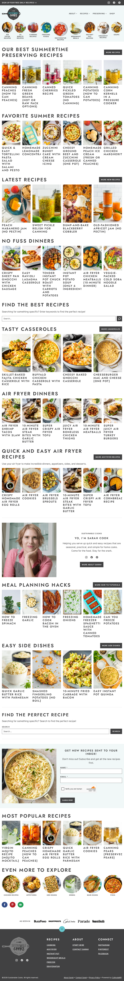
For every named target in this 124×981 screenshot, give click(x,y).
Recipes (84, 13)
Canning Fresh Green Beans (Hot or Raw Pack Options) (30, 96)
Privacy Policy (94, 978)
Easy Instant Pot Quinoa (104, 692)
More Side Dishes (111, 645)
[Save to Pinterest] (13, 904)
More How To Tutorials (107, 585)
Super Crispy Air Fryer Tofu (51, 430)
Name (63, 768)
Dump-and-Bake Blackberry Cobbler (76, 228)
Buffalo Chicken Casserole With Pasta (46, 379)
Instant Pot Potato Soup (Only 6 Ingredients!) (75, 281)
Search (6, 727)
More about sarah (92, 565)
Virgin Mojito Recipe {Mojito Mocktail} (10, 854)
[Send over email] (20, 904)
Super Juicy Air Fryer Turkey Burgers (111, 432)
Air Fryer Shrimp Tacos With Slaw (11, 430)
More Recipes (113, 52)
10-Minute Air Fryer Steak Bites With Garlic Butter (31, 433)
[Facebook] (114, 2)
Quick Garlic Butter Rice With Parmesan (15, 694)
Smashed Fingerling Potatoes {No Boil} (44, 696)
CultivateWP (117, 978)
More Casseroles (110, 329)
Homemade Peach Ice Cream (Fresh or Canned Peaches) (92, 156)
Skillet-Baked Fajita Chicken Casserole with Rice (16, 379)
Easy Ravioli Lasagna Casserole (31, 277)
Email (64, 777)
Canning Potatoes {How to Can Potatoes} (91, 93)
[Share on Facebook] (5, 904)
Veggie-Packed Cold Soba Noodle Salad (113, 279)
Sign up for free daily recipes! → (19, 3)
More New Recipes (110, 180)
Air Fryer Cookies (30, 496)
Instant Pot (53, 954)
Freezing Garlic (30, 618)
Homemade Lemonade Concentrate (33, 151)
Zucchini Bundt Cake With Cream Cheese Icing (52, 156)
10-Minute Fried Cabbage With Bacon (76, 694)
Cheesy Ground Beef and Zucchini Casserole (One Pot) (72, 156)
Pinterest (103, 949)
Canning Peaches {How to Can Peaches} (9, 93)
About (72, 13)
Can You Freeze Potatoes (111, 620)
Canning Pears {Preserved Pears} (113, 852)
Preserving (99, 13)
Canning (51, 945)
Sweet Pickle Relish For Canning (43, 228)
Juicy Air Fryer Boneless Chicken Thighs (71, 432)
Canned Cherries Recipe (50, 90)
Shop (112, 13)
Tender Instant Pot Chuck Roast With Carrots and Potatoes (52, 284)
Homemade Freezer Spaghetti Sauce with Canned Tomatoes (92, 626)
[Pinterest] (119, 2)
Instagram (104, 945)
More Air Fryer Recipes (108, 457)
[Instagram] (108, 2)
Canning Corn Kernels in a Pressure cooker (111, 95)
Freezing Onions (70, 618)
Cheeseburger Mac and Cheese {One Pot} (107, 378)
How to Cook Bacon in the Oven (51, 621)
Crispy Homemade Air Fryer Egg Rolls (11, 500)
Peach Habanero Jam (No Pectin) (14, 228)
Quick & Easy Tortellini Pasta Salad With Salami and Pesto (11, 159)
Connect (105, 939)
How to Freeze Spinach (9, 620)
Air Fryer (52, 949)
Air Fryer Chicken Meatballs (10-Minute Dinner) (92, 279)
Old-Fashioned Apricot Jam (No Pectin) (107, 228)
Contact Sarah (81, 949)
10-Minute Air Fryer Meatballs (92, 429)
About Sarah (69, 978)
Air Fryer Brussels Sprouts (51, 498)
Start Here (78, 945)
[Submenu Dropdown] (76, 13)
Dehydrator (53, 966)
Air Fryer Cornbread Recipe (113, 498)
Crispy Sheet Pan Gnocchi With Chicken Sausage (10, 281)
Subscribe (67, 800)
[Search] (119, 13)
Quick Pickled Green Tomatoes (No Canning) (71, 95)
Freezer (51, 962)
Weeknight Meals (56, 958)
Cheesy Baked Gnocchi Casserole (75, 378)
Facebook (103, 954)
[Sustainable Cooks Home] (11, 13)
